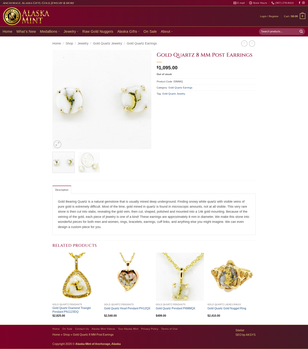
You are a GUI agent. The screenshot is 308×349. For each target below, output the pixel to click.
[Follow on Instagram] (303, 3)
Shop (69, 43)
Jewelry (70, 31)
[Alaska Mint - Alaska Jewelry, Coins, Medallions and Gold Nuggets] (26, 16)
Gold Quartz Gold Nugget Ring (226, 308)
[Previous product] (252, 43)
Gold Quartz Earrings (142, 43)
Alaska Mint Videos (103, 329)
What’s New (26, 31)
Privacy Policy (149, 329)
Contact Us (82, 329)
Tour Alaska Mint (128, 329)
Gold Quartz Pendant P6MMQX (175, 308)
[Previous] (59, 99)
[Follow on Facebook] (299, 3)
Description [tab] (61, 189)
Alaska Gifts (127, 31)
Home (7, 31)
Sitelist (239, 330)
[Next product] (244, 43)
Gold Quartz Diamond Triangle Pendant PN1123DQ (71, 309)
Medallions (48, 31)
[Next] (145, 99)
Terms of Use (169, 329)
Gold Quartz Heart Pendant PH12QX (127, 308)
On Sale (150, 31)
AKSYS (251, 334)
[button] (269, 16)
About (165, 31)
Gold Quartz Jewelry (107, 43)
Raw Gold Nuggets (97, 31)
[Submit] (301, 31)
